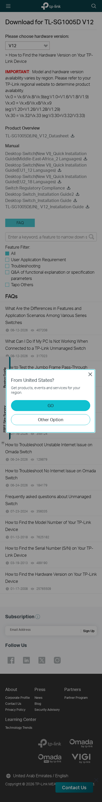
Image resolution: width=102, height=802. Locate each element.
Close (90, 374)
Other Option (50, 419)
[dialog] (51, 401)
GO (51, 405)
